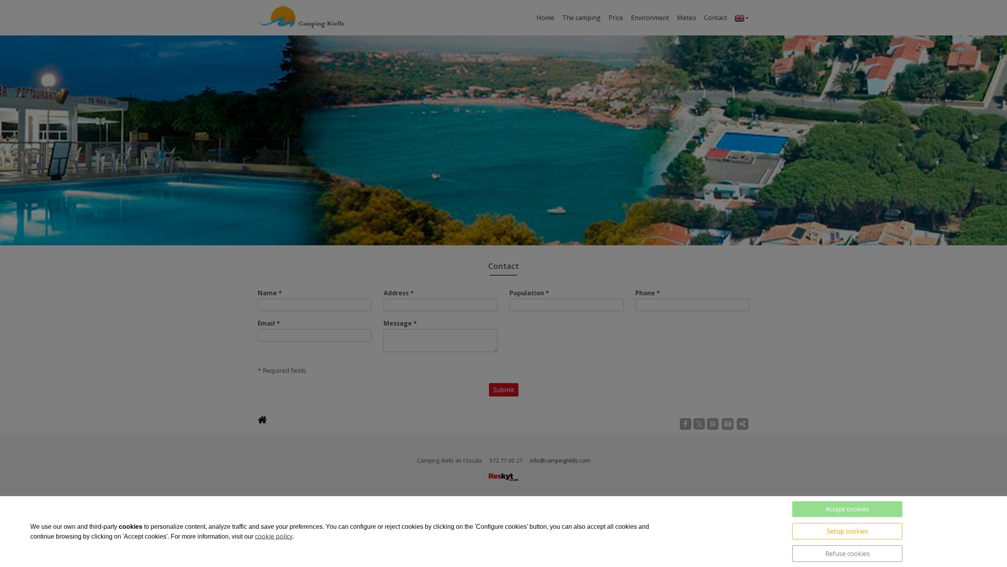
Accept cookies (847, 509)
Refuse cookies (847, 553)
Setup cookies (847, 531)
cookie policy (274, 536)
